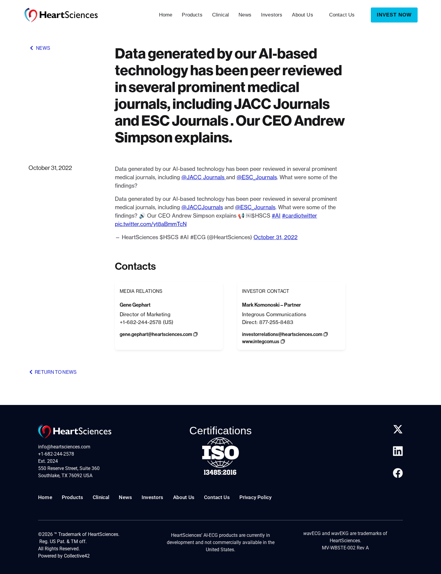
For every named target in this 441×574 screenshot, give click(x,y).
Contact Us (342, 15)
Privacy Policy (255, 497)
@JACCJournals (202, 207)
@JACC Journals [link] (204, 177)
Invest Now (394, 15)
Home (165, 15)
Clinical (220, 15)
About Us (302, 15)
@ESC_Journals (255, 207)
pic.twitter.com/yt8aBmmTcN (151, 224)
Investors (272, 15)
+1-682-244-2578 (56, 454)
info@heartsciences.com (64, 447)
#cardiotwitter (299, 215)
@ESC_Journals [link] (257, 177)
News (244, 15)
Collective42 (77, 556)
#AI (276, 215)
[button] (156, 335)
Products (192, 15)
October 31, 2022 (276, 237)
